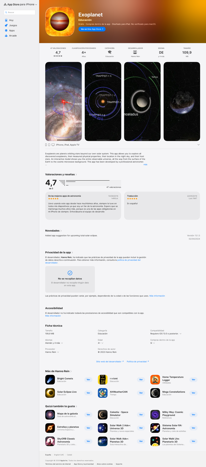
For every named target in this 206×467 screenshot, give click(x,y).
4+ (99, 343)
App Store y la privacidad (84, 464)
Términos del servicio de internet (58, 464)
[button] (19, 20)
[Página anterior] (42, 101)
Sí (151, 343)
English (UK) (59, 455)
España (48, 455)
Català (69, 455)
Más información (157, 296)
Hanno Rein (50, 352)
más (145, 164)
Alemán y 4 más (52, 343)
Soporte (119, 464)
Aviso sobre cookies (105, 464)
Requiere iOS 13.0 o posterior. (164, 333)
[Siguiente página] (203, 101)
